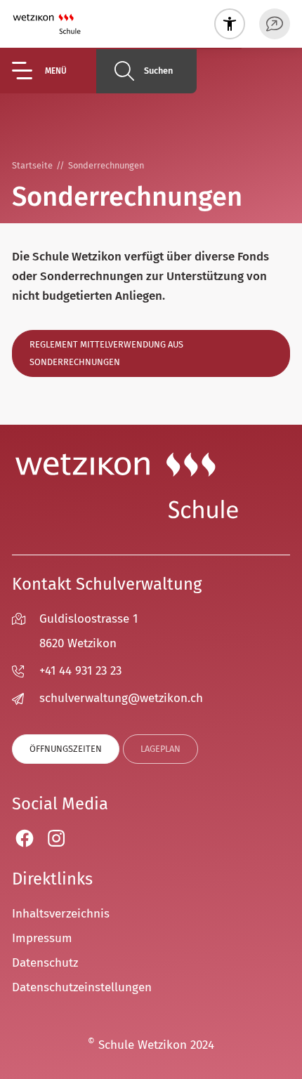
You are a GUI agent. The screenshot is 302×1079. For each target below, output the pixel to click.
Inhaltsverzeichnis (61, 913)
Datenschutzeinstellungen (82, 987)
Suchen (158, 70)
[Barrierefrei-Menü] (229, 23)
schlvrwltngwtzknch (121, 698)
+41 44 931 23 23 (80, 670)
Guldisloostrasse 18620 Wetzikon (88, 631)
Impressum (42, 938)
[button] (54, 70)
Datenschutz (45, 962)
